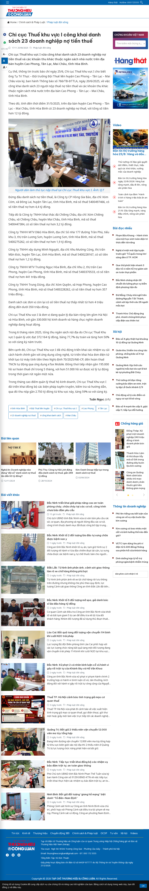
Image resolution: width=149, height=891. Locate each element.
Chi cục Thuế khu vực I (66, 408)
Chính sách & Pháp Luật (32, 22)
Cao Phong (88, 408)
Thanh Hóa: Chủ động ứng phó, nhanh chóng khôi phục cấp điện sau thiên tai (131, 317)
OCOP (104, 833)
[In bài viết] (5, 42)
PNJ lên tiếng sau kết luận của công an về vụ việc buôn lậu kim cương (132, 517)
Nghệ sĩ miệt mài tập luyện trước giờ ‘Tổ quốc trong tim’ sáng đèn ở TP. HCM (131, 254)
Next (144, 495)
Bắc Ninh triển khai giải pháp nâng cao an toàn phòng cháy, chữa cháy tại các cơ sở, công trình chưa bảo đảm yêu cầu (76, 506)
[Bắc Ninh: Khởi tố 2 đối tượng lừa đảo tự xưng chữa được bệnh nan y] (23, 547)
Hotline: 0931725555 (129, 2)
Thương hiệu (40, 833)
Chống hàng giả (132, 423)
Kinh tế (26, 833)
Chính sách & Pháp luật (85, 833)
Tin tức (15, 833)
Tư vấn (114, 833)
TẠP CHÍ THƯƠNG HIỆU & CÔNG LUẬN (73, 878)
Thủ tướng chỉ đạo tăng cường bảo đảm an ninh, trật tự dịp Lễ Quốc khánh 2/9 (131, 384)
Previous (117, 495)
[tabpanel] (130, 461)
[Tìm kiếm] (141, 2)
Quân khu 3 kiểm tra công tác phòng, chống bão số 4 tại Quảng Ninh (131, 354)
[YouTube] (13, 855)
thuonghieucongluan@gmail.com (62, 853)
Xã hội (117, 331)
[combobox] (130, 43)
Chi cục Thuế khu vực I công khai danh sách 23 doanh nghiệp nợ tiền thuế (54, 37)
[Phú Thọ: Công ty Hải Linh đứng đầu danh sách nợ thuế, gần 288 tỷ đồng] (55, 454)
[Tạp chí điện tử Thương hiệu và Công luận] (21, 845)
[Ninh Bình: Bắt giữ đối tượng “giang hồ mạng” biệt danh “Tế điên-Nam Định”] (23, 807)
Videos (134, 833)
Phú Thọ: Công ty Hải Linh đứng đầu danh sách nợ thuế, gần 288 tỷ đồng (55, 473)
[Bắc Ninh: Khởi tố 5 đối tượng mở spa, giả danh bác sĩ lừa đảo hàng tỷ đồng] (23, 612)
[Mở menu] (7, 2)
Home (13, 22)
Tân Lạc (103, 408)
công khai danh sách (51, 415)
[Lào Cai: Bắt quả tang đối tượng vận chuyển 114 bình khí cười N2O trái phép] (23, 645)
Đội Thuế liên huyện (40, 408)
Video (117, 125)
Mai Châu (71, 415)
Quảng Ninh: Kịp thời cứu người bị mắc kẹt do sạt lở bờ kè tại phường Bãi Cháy (131, 369)
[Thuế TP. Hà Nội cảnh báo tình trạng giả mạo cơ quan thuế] (23, 709)
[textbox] (130, 43)
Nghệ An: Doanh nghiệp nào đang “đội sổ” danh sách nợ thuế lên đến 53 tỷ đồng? (18, 473)
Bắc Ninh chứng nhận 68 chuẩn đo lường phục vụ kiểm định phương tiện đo (131, 284)
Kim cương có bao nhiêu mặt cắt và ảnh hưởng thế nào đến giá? (132, 532)
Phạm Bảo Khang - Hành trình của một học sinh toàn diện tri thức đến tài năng (132, 239)
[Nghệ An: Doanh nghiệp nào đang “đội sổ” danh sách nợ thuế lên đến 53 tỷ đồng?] (18, 454)
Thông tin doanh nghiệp (129, 506)
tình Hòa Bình (18, 408)
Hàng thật (113, 2)
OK (143, 886)
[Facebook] (7, 855)
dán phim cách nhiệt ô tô (126, 574)
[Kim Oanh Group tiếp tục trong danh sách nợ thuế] (93, 454)
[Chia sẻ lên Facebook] (5, 34)
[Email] (18, 855)
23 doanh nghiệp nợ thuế (24, 415)
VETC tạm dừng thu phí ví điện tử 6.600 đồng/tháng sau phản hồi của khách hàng (131, 547)
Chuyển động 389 (59, 833)
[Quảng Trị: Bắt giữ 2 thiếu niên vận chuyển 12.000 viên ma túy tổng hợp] (23, 742)
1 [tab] (128, 495)
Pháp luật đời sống (57, 22)
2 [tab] (132, 495)
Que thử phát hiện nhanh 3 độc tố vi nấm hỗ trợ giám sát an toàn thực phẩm (132, 269)
